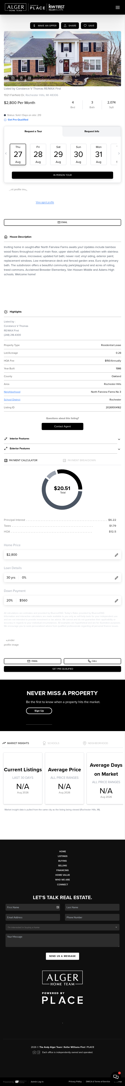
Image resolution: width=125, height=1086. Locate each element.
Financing (62, 870)
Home (62, 851)
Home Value (62, 875)
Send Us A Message (62, 956)
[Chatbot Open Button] (116, 1077)
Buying (62, 861)
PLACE (90, 1047)
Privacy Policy (75, 1081)
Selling (62, 865)
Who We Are (62, 879)
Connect (62, 884)
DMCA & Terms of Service (98, 1081)
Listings (62, 856)
